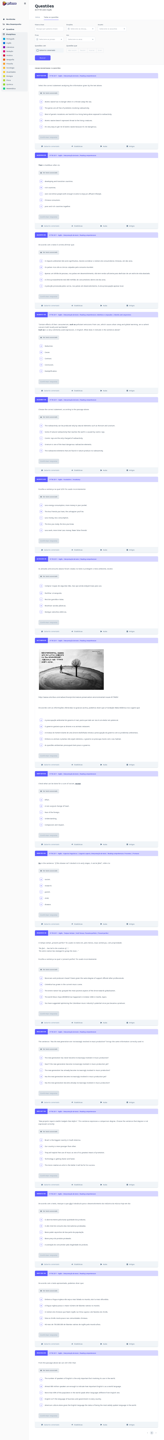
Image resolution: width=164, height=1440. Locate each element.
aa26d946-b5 (41, 155)
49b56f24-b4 (41, 1194)
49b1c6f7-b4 (41, 1111)
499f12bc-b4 (41, 1273)
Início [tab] (37, 17)
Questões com (40, 46)
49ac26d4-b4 (41, 1032)
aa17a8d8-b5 (41, 640)
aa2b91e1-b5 (41, 315)
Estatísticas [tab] (78, 146)
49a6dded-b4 (41, 933)
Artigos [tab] (132, 146)
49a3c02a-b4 (41, 1353)
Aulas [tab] (105, 146)
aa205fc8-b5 (41, 479)
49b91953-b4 (41, 853)
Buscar (43, 58)
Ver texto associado (50, 93)
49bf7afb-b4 (41, 774)
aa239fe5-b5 (41, 235)
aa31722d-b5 (41, 76)
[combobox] (79, 28)
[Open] (92, 28)
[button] (14, 61)
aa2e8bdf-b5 (41, 400)
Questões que (71, 46)
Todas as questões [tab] (51, 17)
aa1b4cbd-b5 (41, 559)
